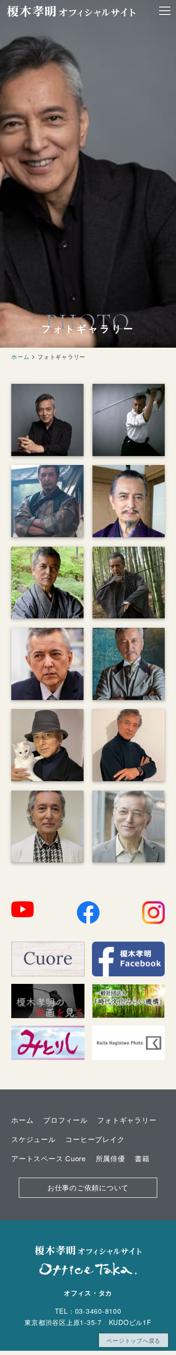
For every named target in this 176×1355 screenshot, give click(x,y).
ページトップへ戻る (134, 1340)
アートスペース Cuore (48, 1158)
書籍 (142, 1158)
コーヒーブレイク (94, 1139)
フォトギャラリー (126, 1120)
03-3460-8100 (98, 1311)
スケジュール (33, 1139)
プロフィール (65, 1120)
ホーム (20, 356)
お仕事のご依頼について (88, 1187)
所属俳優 (110, 1158)
